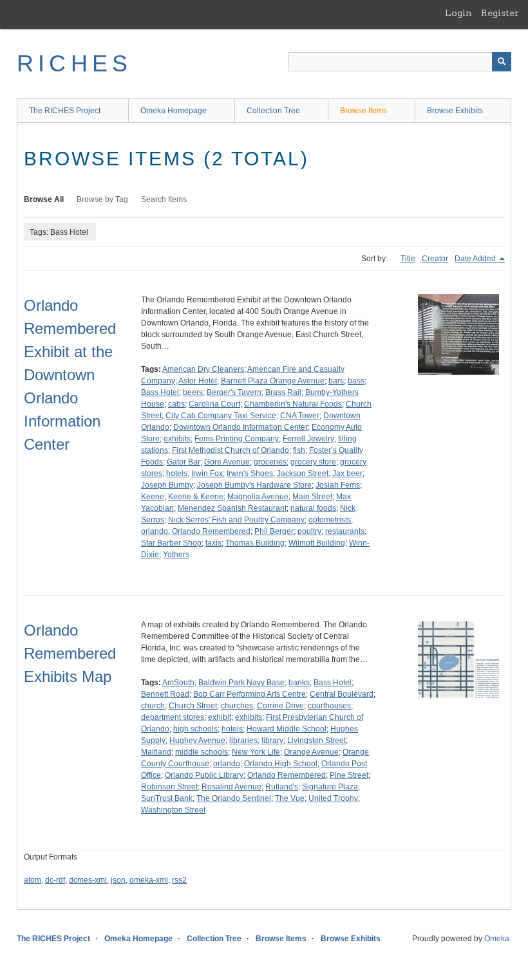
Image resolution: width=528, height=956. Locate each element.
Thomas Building (255, 542)
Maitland (156, 752)
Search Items (164, 199)
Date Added (476, 258)
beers (193, 392)
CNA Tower (299, 415)
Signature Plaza (330, 786)
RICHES (74, 63)
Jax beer (347, 473)
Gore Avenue (227, 461)
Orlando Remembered (211, 531)
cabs (176, 404)
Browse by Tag (102, 199)
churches (237, 705)
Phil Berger (274, 531)
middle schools (201, 752)
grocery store (313, 461)
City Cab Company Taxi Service (220, 415)
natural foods (313, 508)
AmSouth (178, 682)
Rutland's (281, 786)
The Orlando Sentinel (233, 798)
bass (356, 380)
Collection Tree (273, 110)
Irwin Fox (207, 473)
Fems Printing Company (236, 438)
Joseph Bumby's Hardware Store (254, 485)
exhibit (219, 717)
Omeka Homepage (173, 110)
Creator (435, 258)
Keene (152, 496)
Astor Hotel (197, 380)
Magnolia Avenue (257, 496)
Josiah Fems (338, 485)
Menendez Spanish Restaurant (232, 508)
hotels (176, 473)
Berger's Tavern (234, 392)
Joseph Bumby (167, 485)
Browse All (44, 199)
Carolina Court (214, 404)
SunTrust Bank (167, 798)
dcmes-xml (88, 880)
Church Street (193, 705)
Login (458, 13)
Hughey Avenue (197, 740)
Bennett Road (165, 694)
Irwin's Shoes (250, 473)
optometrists (329, 519)
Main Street (312, 496)
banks (299, 682)
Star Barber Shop (171, 542)
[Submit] (501, 61)
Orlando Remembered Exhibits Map (70, 653)
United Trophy (333, 798)
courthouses (329, 705)
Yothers (176, 554)
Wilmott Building (316, 542)
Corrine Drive (280, 705)
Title (408, 258)
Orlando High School (280, 763)
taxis (213, 542)
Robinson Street (169, 786)
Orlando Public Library (204, 775)
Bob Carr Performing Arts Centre (249, 694)
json (118, 880)
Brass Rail (283, 392)
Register (500, 13)
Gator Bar (183, 461)
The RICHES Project (64, 110)
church (153, 705)
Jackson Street (302, 473)
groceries (270, 461)
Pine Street (349, 775)
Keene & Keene (195, 496)
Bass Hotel (160, 392)
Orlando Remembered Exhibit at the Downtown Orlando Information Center (70, 375)
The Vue (290, 798)
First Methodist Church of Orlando (230, 450)
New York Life (256, 752)
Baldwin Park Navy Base (241, 682)
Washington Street (173, 809)
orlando (154, 531)
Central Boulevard (341, 694)
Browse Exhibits (455, 110)
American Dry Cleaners (203, 369)
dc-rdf (55, 880)
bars (336, 380)
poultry (309, 531)
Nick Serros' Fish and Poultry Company (236, 519)
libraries (243, 740)
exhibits (177, 438)
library (272, 740)
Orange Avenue (311, 752)
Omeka (496, 938)
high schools (195, 728)
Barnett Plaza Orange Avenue (273, 380)
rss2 (179, 880)
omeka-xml (148, 880)
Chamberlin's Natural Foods (293, 404)
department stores (172, 717)
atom (32, 880)
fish (299, 450)
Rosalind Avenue (231, 786)
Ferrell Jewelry (308, 438)
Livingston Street (316, 740)
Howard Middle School (286, 728)
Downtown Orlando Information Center (240, 427)
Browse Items (363, 110)
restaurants (344, 531)
